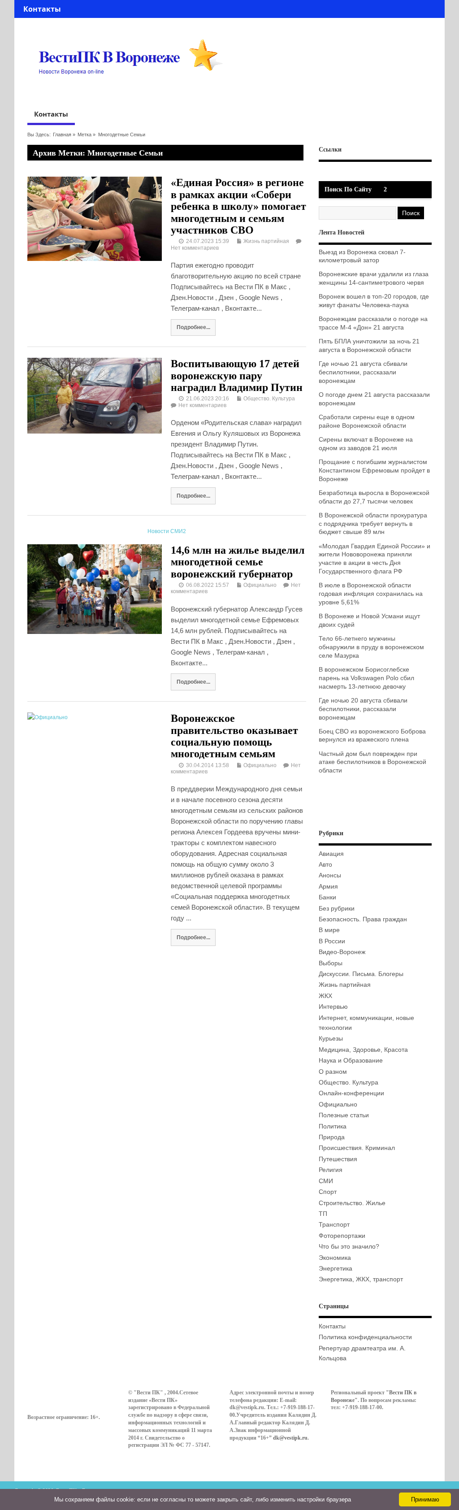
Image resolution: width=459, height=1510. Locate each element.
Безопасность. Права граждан (363, 919)
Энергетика (335, 1268)
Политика (332, 1126)
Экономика (335, 1257)
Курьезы (331, 1038)
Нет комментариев (195, 248)
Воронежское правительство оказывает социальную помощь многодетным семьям (234, 735)
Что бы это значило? (349, 1246)
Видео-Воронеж (342, 952)
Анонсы (330, 875)
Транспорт (334, 1224)
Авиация (331, 853)
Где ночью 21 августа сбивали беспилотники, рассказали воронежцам (363, 372)
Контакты (42, 9)
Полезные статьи (344, 1115)
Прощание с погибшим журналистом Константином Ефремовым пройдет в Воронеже (374, 470)
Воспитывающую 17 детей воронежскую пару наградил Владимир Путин (237, 375)
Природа (332, 1137)
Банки (327, 897)
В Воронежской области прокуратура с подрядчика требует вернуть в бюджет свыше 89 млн (373, 524)
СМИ (326, 1181)
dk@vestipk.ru (290, 1438)
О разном (333, 1071)
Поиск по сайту (348, 189)
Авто (325, 864)
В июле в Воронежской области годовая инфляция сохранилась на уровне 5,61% (371, 594)
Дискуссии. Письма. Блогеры (361, 974)
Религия (330, 1170)
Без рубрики (337, 908)
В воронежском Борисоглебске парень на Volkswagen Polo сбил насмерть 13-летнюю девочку (366, 678)
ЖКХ (325, 996)
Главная (62, 134)
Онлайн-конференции (351, 1093)
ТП (323, 1214)
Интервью (333, 1006)
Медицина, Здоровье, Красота (363, 1049)
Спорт (328, 1192)
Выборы (330, 963)
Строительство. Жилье (352, 1203)
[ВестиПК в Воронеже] (134, 91)
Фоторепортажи (342, 1235)
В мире (329, 930)
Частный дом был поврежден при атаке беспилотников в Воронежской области (372, 762)
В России (332, 941)
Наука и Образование (351, 1060)
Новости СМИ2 (166, 531)
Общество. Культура (269, 398)
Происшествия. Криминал (357, 1148)
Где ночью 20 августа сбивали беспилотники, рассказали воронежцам (363, 709)
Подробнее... (193, 327)
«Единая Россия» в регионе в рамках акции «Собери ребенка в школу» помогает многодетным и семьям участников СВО (238, 206)
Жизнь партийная (266, 241)
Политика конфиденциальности (365, 1337)
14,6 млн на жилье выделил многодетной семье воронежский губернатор (237, 562)
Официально (260, 585)
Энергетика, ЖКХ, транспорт (361, 1279)
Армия (328, 886)
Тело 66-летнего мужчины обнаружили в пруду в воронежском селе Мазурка (371, 647)
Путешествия (338, 1159)
